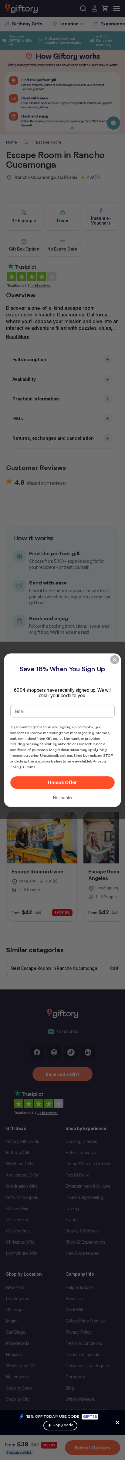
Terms (30, 767)
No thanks (62, 797)
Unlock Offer (62, 782)
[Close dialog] (114, 659)
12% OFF (34, 1416)
